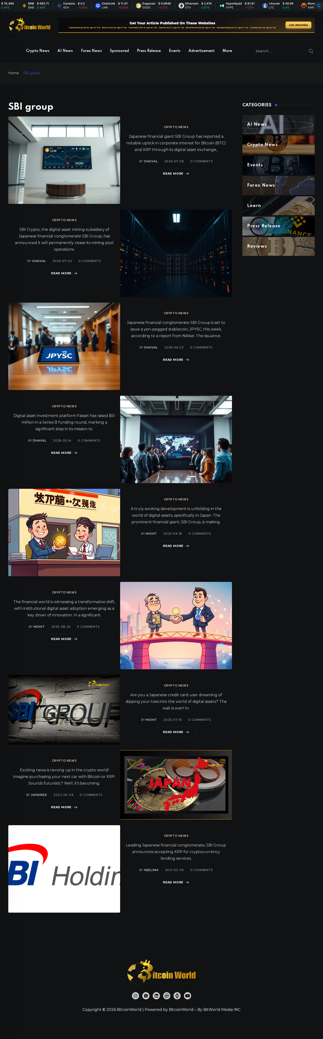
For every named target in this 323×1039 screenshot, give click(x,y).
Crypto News (37, 51)
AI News (65, 51)
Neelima (151, 870)
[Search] (311, 51)
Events (174, 51)
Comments (201, 161)
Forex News (91, 51)
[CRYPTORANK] (318, 5)
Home (13, 73)
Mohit (151, 533)
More (227, 51)
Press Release (149, 51)
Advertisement (201, 51)
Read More (173, 173)
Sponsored (119, 51)
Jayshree (39, 795)
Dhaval (151, 161)
